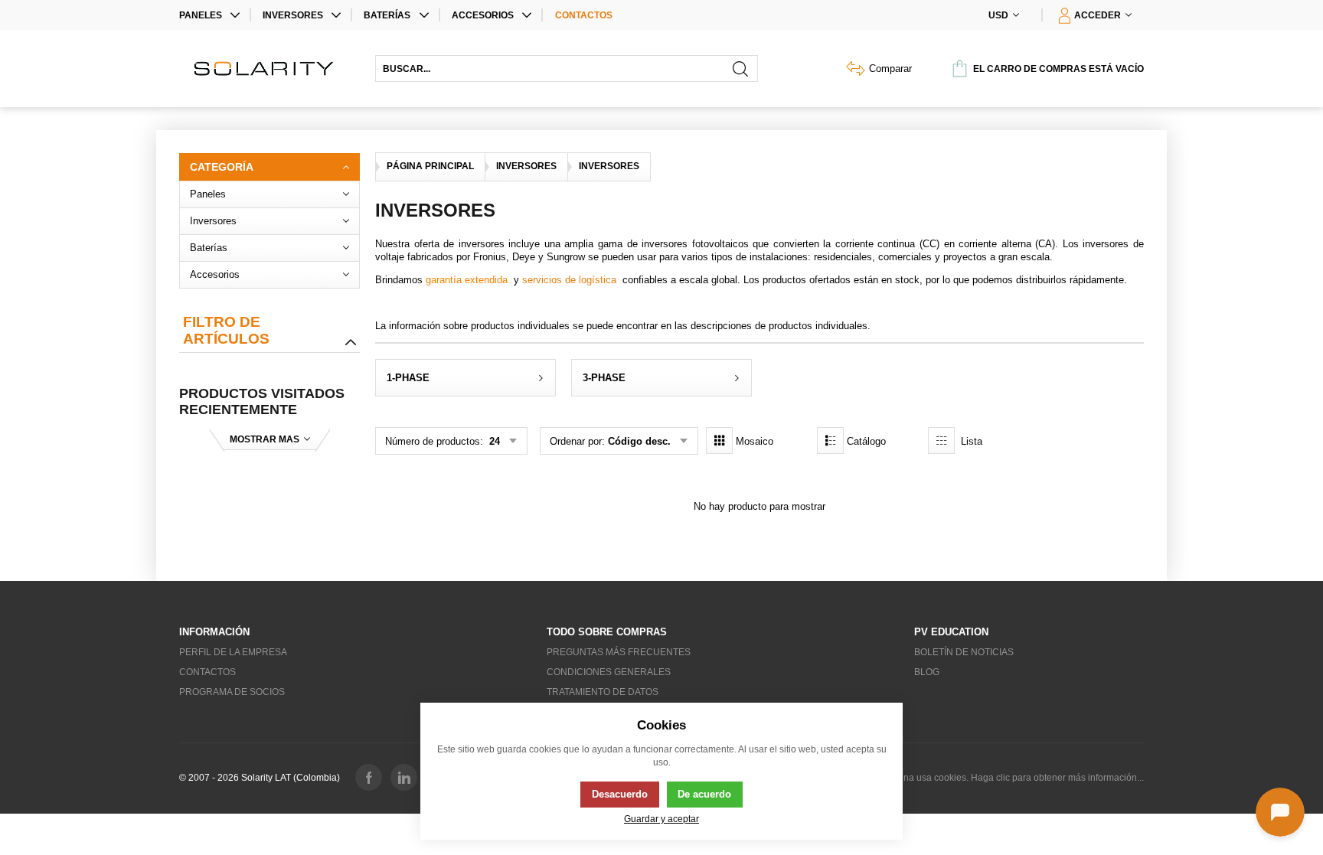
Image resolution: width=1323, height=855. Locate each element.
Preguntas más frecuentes (619, 652)
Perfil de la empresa (233, 652)
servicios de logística (569, 280)
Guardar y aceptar (661, 819)
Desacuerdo (620, 794)
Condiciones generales (609, 672)
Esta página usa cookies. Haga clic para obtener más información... (1004, 777)
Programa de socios (232, 692)
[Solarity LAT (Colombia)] (269, 68)
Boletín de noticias (964, 652)
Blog (926, 672)
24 (493, 441)
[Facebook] (368, 777)
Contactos (583, 15)
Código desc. (639, 441)
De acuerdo (704, 794)
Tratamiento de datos (602, 692)
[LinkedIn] (403, 777)
